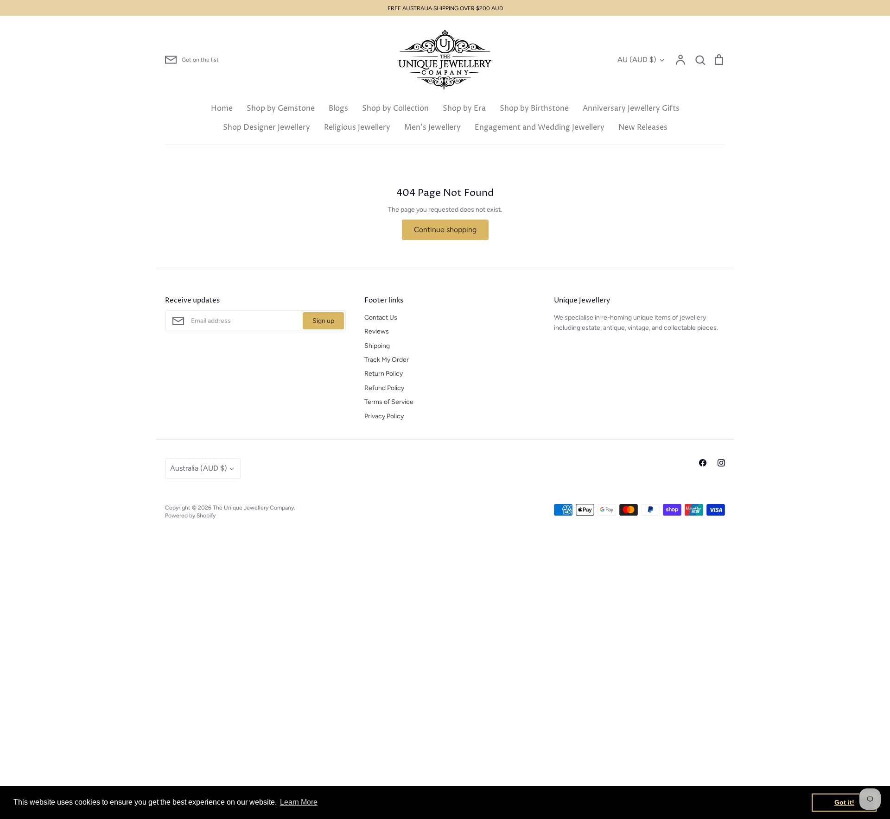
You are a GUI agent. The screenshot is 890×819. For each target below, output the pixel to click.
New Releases (643, 127)
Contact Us (380, 317)
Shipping (377, 346)
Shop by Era (464, 108)
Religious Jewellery (357, 127)
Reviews (376, 331)
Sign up (323, 321)
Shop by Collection (395, 108)
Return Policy (383, 374)
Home (222, 108)
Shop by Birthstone (534, 108)
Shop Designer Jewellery (266, 127)
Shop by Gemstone (281, 108)
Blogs (338, 108)
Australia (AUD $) (198, 468)
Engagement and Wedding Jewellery (539, 127)
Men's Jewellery (432, 127)
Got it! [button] (844, 802)
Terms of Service (388, 402)
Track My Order (386, 360)
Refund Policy (384, 388)
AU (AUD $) (636, 59)
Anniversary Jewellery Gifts (631, 108)
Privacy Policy (384, 416)
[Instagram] (721, 463)
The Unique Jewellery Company (253, 507)
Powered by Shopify (190, 515)
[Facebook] (702, 463)
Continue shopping (445, 229)
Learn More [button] (299, 802)
